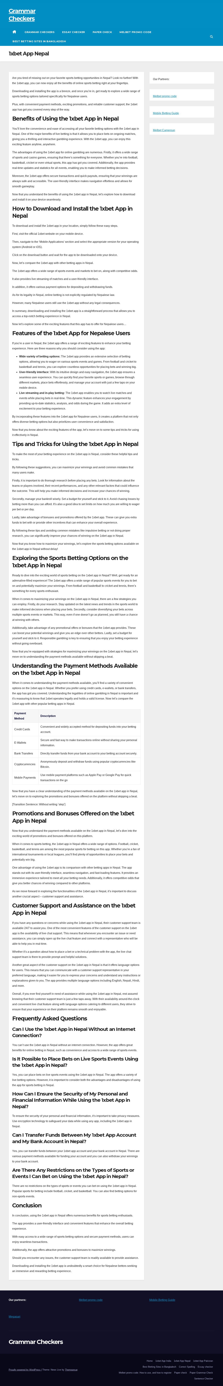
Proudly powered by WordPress (25, 1369)
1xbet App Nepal (182, 1361)
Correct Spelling (187, 1366)
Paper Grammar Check (201, 1372)
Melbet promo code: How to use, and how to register (145, 1372)
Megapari (14, 1316)
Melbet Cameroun (164, 130)
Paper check (102, 32)
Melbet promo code (135, 32)
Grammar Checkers (39, 32)
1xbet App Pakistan (203, 1361)
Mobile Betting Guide (166, 113)
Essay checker (73, 32)
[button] (211, 36)
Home (150, 1361)
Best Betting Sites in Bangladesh (39, 41)
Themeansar (71, 1369)
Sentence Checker (203, 1378)
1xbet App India (163, 1361)
